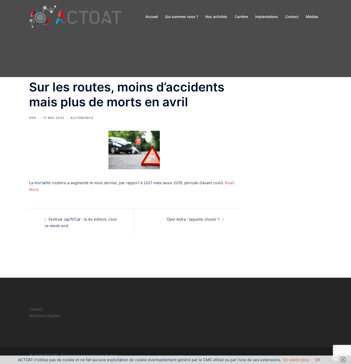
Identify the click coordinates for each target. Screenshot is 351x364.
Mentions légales (44, 315)
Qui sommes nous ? (181, 16)
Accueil (151, 16)
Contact (292, 16)
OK (317, 359)
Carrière (241, 16)
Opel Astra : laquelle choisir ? (193, 219)
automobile (82, 118)
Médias (312, 16)
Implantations (266, 16)
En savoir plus (296, 359)
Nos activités (216, 16)
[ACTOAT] (75, 16)
